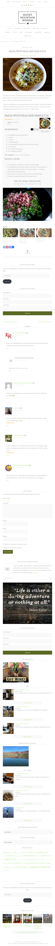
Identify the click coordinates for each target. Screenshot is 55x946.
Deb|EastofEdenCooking (20, 465)
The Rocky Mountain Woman (27, 17)
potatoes (30, 863)
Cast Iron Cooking (35, 852)
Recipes (31, 47)
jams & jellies (39, 859)
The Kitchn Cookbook (27, 926)
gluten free (11, 859)
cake (27, 852)
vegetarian (45, 866)
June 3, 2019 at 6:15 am (17, 437)
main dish (46, 859)
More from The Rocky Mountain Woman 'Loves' (27, 932)
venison (4, 870)
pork (25, 863)
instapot (33, 859)
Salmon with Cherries (22, 773)
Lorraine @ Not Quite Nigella (22, 383)
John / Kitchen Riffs (19, 333)
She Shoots (22, 867)
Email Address (7, 292)
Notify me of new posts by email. (12, 547)
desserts (14, 855)
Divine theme (28, 942)
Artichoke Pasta (40, 238)
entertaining (27, 856)
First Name (6, 299)
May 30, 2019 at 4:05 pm (18, 335)
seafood (15, 867)
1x (32, 129)
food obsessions (38, 855)
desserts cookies (20, 855)
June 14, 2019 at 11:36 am (18, 467)
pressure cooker (38, 863)
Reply (7, 348)
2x (34, 129)
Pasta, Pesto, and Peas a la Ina (26, 239)
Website (5, 536)
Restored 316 (36, 942)
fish (33, 856)
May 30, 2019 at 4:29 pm (20, 360)
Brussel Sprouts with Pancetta (9, 239)
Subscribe (7, 281)
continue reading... (27, 702)
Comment (6, 503)
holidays (28, 859)
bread (20, 852)
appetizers (6, 852)
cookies (9, 856)
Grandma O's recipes (21, 859)
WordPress (41, 943)
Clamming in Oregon (21, 790)
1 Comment (17, 725)
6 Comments (27, 253)
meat (7, 863)
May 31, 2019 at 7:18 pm (18, 410)
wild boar (8, 870)
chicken (45, 852)
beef (14, 852)
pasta (16, 863)
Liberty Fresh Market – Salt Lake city (7, 926)
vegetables (35, 866)
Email (5, 528)
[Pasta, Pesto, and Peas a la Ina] (27, 232)
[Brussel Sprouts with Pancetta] (10, 232)
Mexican (11, 863)
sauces (11, 867)
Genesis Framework (31, 943)
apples (11, 852)
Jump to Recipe (23, 55)
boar (17, 852)
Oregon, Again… (20, 807)
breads (23, 852)
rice (46, 863)
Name (5, 520)
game (45, 855)
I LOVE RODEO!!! (48, 925)
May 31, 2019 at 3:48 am (18, 385)
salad (48, 863)
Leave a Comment (19, 691)
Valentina (16, 408)
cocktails (5, 855)
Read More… (35, 572)
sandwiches (6, 867)
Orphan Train (17, 925)
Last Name (6, 305)
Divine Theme (20, 943)
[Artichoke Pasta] (44, 232)
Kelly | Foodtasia (18, 435)
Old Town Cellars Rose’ (22, 706)
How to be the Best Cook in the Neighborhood (37, 927)
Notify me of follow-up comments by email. (15, 544)
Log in (46, 943)
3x (37, 129)
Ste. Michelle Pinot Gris (22, 723)
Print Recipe (32, 55)
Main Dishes (25, 47)
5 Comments (17, 775)
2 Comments (17, 708)
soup (28, 867)
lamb (43, 859)
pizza (22, 863)
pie (20, 863)
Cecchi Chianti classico (22, 689)
